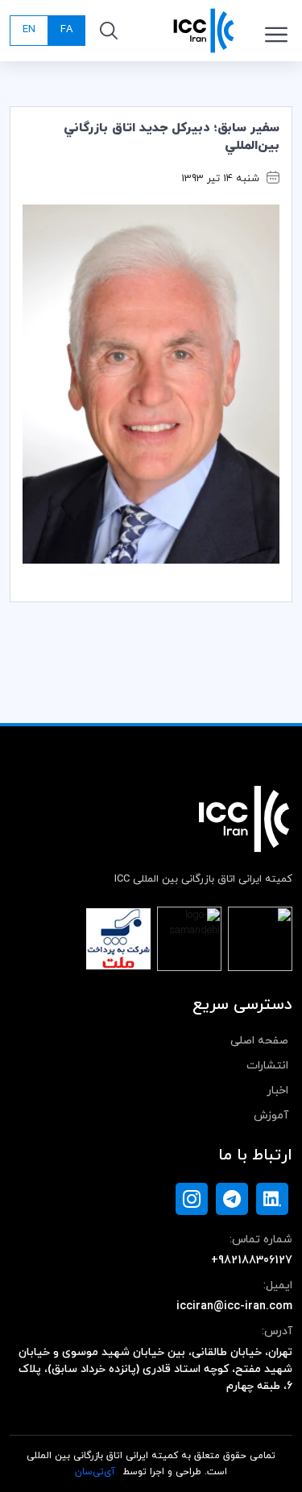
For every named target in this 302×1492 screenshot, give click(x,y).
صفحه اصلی (259, 1040)
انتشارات (267, 1065)
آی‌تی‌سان (95, 1471)
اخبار (277, 1090)
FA (66, 30)
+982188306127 (251, 1260)
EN (29, 30)
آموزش (271, 1115)
